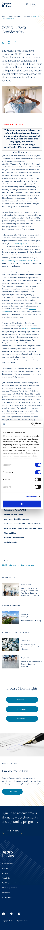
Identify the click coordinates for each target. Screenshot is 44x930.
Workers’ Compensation (14, 537)
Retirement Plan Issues (13, 514)
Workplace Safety (11, 542)
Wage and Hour (10, 533)
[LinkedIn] (11, 913)
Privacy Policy (6, 892)
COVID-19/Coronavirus (10, 565)
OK (22, 504)
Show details (31, 496)
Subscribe (5, 868)
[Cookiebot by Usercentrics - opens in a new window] (31, 424)
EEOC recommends (29, 328)
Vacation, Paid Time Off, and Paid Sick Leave (23, 528)
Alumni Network (7, 863)
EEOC (4, 246)
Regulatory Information (9, 883)
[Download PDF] (3, 42)
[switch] (38, 472)
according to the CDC (23, 243)
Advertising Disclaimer (9, 887)
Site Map (5, 873)
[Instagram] (19, 913)
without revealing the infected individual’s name (20, 260)
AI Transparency (7, 897)
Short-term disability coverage (16, 519)
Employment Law (27, 565)
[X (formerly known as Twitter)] (3, 913)
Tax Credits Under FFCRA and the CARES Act (23, 523)
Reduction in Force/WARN (15, 510)
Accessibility (6, 878)
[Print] (9, 42)
